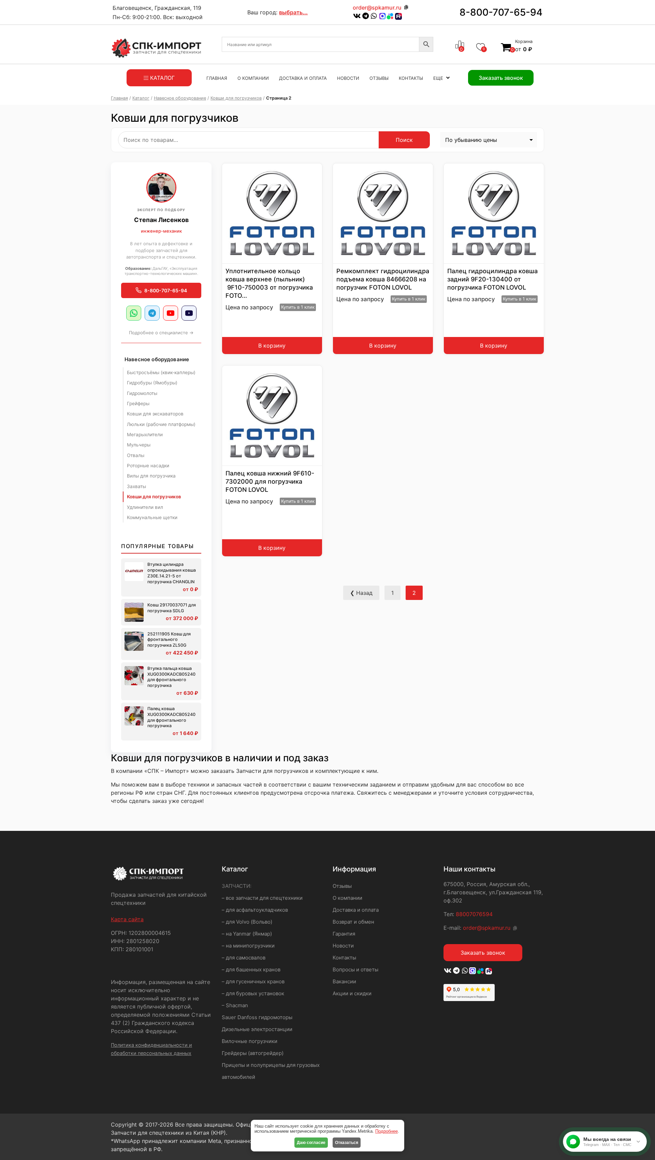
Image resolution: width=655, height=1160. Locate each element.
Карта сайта (127, 919)
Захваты (136, 486)
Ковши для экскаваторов (155, 413)
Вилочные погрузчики (249, 1041)
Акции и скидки (352, 993)
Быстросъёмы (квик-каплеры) (161, 372)
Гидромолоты (142, 393)
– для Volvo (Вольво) (247, 922)
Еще (438, 78)
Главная (216, 78)
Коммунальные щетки (152, 517)
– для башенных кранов (251, 969)
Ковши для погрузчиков (236, 98)
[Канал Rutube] (397, 16)
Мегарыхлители (145, 434)
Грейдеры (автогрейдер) (252, 1053)
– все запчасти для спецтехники (262, 898)
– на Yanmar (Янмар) (247, 933)
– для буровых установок (253, 993)
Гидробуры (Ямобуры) (152, 382)
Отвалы (135, 455)
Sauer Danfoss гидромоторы (257, 1017)
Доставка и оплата (303, 78)
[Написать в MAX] (382, 16)
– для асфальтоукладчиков (255, 910)
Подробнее (386, 1131)
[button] (308, 177)
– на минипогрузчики (248, 945)
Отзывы (379, 78)
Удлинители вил (145, 507)
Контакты (411, 78)
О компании (253, 78)
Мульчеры (138, 444)
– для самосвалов (243, 957)
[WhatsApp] (133, 313)
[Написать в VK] (357, 16)
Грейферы (138, 403)
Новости (348, 78)
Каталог (140, 98)
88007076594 (474, 914)
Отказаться (346, 1142)
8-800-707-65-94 (501, 12)
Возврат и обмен (353, 922)
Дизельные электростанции (257, 1029)
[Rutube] (188, 313)
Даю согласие (311, 1142)
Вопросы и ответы (355, 969)
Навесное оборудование (180, 98)
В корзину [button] (272, 345)
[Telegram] (152, 313)
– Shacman (235, 1005)
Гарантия (344, 933)
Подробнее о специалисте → (161, 332)
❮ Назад (361, 592)
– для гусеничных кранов (253, 981)
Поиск (404, 139)
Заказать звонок (483, 952)
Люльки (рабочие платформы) (161, 424)
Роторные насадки (148, 465)
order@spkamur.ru (377, 7)
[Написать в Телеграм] (365, 16)
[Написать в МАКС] (473, 971)
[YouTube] (170, 313)
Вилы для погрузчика (151, 476)
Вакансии (344, 981)
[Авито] (390, 16)
